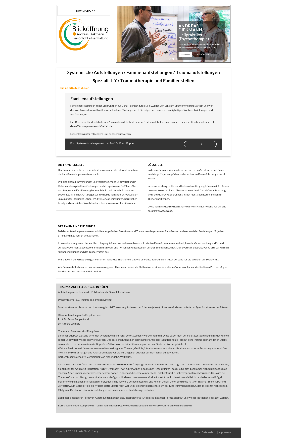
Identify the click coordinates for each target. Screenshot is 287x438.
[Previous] (123, 34)
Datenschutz (209, 432)
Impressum (225, 432)
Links (197, 432)
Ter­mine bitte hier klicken (73, 87)
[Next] (224, 34)
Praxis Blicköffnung (87, 431)
